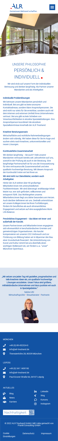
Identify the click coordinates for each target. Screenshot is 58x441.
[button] (52, 7)
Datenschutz (28, 433)
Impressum (46, 433)
